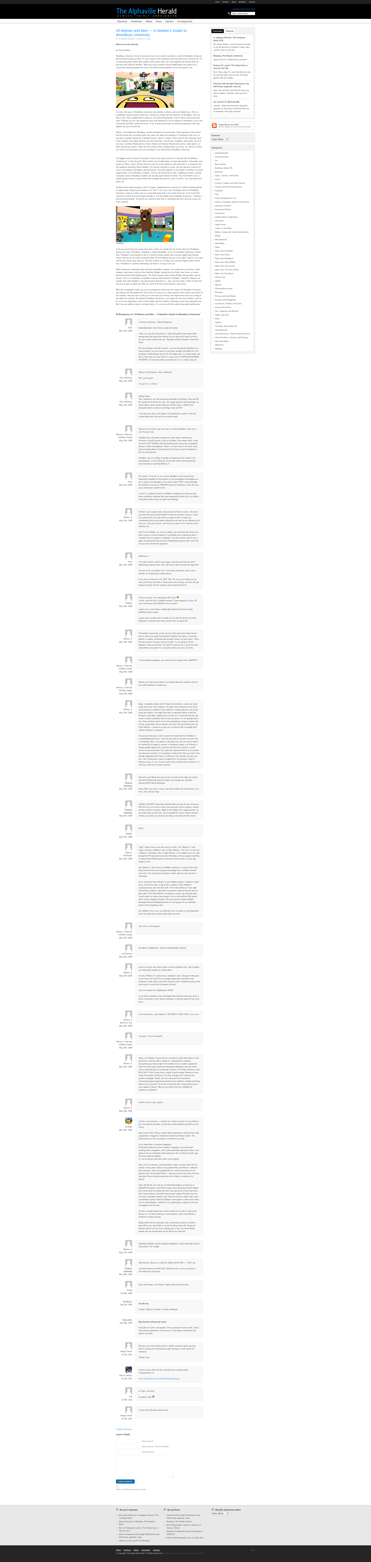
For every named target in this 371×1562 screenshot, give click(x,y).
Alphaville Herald (127, 39)
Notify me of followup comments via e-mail (131, 1489)
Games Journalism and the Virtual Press (232, 202)
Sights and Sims (222, 315)
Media (149, 21)
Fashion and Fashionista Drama (228, 187)
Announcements (222, 157)
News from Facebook (224, 251)
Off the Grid (220, 277)
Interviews (219, 221)
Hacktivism (136, 21)
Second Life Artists (223, 307)
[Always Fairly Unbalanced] (147, 17)
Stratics (218, 322)
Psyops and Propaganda (225, 300)
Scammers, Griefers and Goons (228, 303)
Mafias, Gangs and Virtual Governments (232, 232)
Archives (225, 2)
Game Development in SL (226, 198)
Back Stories (220, 164)
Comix (217, 179)
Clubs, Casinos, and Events (227, 175)
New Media (219, 243)
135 (221, 40)
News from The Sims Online (227, 270)
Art (216, 160)
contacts (252, 2)
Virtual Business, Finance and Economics (232, 334)
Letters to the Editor (223, 228)
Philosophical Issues (223, 288)
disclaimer (242, 2)
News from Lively (222, 255)
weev (121, 1534)
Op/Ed (217, 281)
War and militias (222, 341)
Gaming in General (223, 206)
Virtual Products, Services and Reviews (231, 337)
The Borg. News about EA (226, 326)
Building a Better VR (223, 168)
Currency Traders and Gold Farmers (230, 183)
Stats (217, 319)
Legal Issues (220, 224)
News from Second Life (225, 266)
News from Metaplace (224, 258)
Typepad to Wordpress (172, 1553)
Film (217, 194)
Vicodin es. (127, 1301)
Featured (229, 31)
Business (122, 21)
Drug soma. (127, 1320)
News (159, 21)
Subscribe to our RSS (228, 124)
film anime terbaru (126, 1515)
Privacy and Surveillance (225, 296)
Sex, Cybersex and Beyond (226, 311)
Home (217, 2)
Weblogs (218, 349)
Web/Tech (219, 345)
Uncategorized (184, 21)
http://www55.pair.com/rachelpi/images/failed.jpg (159, 1379)
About (234, 2)
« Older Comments (124, 1429)
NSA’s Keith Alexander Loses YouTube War (185, 1538)
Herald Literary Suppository (226, 217)
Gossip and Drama (223, 209)
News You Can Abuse (224, 273)
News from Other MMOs (225, 262)
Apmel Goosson (125, 1521)
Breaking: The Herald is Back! (226, 56)
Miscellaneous (221, 239)
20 (238, 102)
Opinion (169, 21)
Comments (217, 31)
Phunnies (219, 292)
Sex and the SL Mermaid (224, 102)
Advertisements (221, 153)
